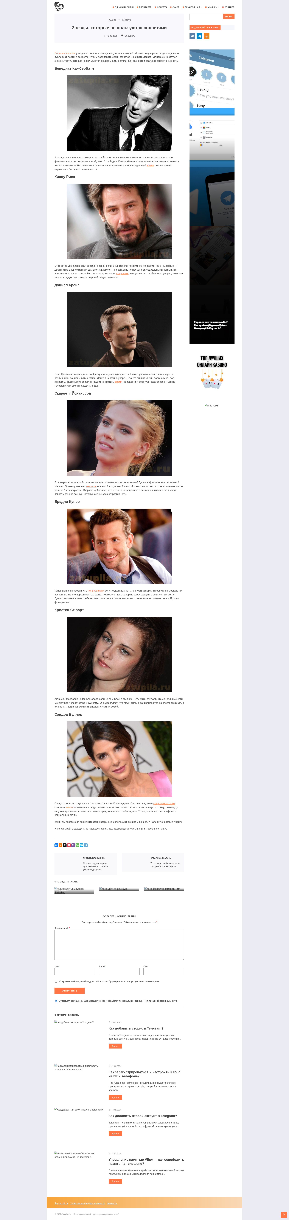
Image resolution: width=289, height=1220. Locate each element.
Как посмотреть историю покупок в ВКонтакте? (209, 326)
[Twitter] (65, 845)
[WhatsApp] (77, 845)
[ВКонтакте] (56, 845)
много (69, 807)
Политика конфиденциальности (160, 1000)
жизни (150, 165)
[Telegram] (86, 845)
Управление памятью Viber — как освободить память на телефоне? (146, 1161)
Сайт (146, 966)
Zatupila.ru (77, 6)
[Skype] (81, 845)
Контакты (112, 1203)
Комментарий (62, 928)
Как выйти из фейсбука (117, 880)
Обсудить (129, 35)
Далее (115, 1045)
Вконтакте (192, 36)
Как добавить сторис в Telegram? (136, 1028)
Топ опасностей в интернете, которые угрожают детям (134, 862)
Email (102, 966)
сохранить (122, 273)
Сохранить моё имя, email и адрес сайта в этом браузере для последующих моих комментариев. (109, 981)
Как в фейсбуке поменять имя (163, 878)
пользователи (96, 590)
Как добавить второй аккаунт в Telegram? (143, 1115)
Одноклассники (206, 36)
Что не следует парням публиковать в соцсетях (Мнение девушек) (66, 864)
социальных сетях (164, 803)
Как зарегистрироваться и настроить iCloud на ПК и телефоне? (144, 1073)
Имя (57, 966)
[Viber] (73, 845)
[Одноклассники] (60, 845)
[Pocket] (69, 845)
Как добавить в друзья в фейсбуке (72, 882)
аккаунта (91, 486)
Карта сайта (61, 1203)
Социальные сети (64, 53)
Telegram (199, 36)
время (118, 381)
